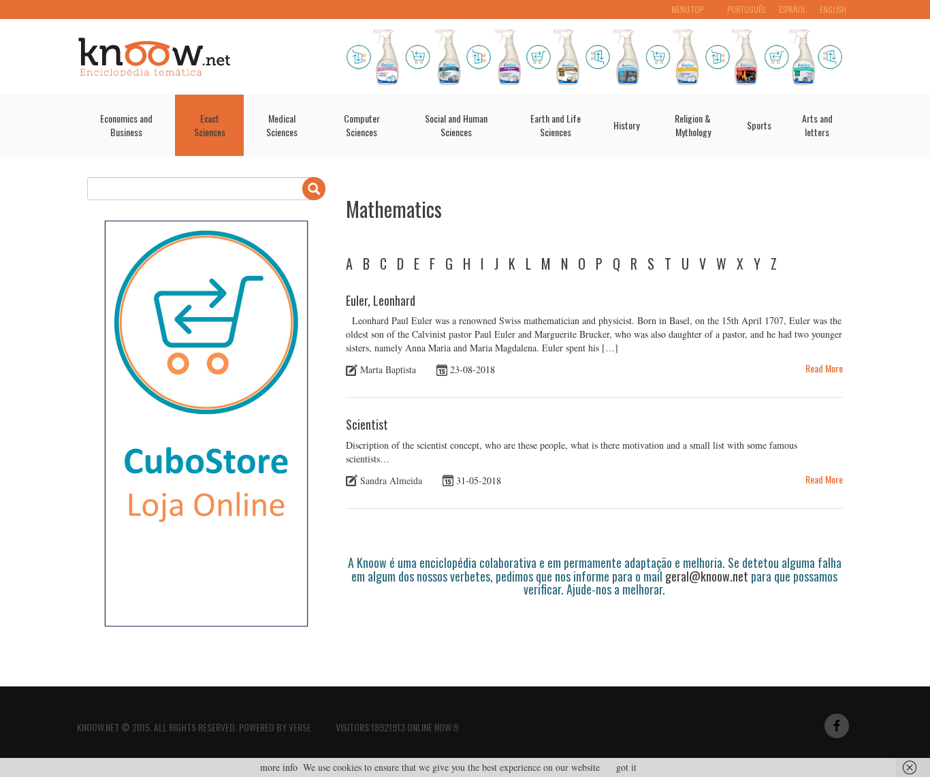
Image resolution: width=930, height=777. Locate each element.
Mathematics (394, 208)
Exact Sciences (209, 125)
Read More (824, 368)
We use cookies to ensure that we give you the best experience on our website (451, 767)
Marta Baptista (388, 369)
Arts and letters (817, 125)
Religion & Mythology (693, 125)
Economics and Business (126, 125)
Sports (759, 125)
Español (792, 9)
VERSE (300, 727)
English (833, 9)
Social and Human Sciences (456, 125)
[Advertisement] (593, 634)
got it (626, 767)
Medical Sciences (282, 125)
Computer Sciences (362, 125)
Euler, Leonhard (380, 300)
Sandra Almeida (391, 480)
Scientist (367, 424)
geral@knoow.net (706, 576)
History (626, 125)
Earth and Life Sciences (555, 125)
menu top (687, 9)
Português (746, 9)
